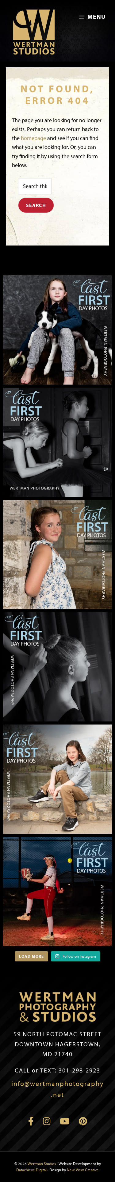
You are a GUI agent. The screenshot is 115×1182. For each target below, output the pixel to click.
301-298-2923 (57, 1070)
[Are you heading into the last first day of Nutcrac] (57, 442)
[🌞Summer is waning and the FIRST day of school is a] (57, 330)
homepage (33, 138)
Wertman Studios (42, 1163)
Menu (96, 16)
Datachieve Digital (31, 1169)
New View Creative (83, 1169)
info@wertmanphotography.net (57, 1089)
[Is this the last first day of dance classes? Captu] (57, 666)
